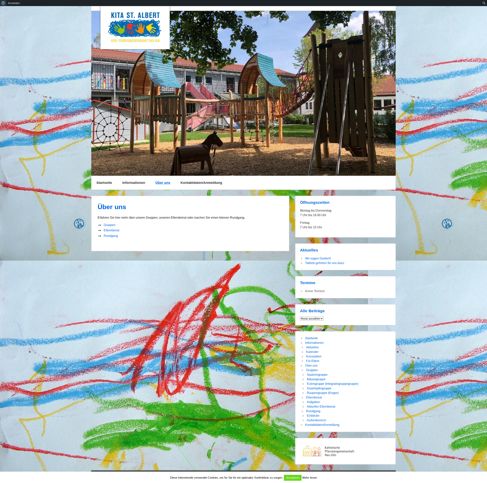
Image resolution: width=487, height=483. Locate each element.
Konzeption (313, 356)
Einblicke (313, 415)
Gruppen (109, 225)
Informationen (133, 183)
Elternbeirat (111, 230)
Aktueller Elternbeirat (321, 406)
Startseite (104, 183)
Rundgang (111, 235)
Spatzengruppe (317, 374)
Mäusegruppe (316, 379)
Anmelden (14, 3)
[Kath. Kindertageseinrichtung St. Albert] (135, 27)
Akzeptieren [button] (292, 477)
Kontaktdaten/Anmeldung (201, 183)
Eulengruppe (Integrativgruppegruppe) (332, 383)
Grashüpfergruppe (319, 388)
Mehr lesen (309, 477)
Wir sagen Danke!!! (318, 258)
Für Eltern (312, 361)
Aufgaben (313, 402)
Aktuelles (312, 347)
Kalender (312, 351)
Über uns (162, 183)
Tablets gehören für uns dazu (324, 263)
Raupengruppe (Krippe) (323, 392)
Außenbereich (316, 420)
